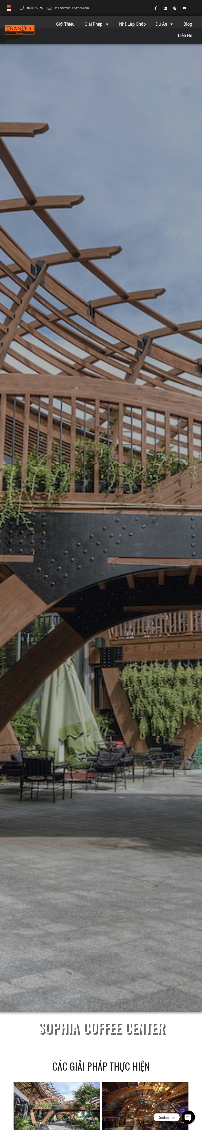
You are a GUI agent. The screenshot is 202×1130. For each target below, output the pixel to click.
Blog (188, 24)
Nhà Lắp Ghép (132, 24)
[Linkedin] (165, 8)
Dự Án (161, 24)
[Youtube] (184, 8)
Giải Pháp (93, 24)
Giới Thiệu (65, 24)
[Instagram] (175, 8)
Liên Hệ (185, 35)
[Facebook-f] (155, 8)
